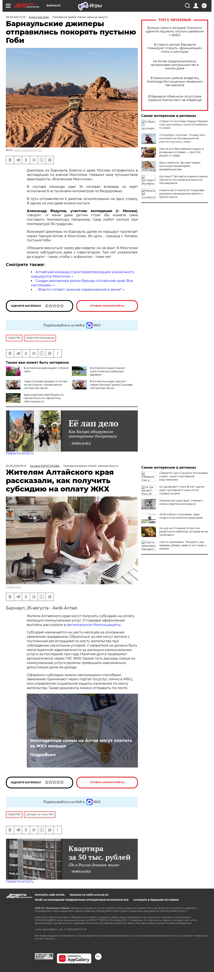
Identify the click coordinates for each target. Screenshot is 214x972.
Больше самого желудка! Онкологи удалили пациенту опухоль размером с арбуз (175, 31)
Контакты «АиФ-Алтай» (50, 895)
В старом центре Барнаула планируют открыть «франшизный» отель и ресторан (174, 48)
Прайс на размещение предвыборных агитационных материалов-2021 (82, 900)
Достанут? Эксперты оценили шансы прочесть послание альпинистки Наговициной (183, 180)
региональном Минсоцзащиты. (94, 625)
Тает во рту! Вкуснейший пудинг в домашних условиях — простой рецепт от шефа (181, 152)
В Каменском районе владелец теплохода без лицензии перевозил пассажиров (175, 81)
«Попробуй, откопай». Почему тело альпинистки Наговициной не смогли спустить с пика (182, 138)
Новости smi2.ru (20, 453)
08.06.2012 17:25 (15, 17)
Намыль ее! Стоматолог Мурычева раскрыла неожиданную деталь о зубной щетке (181, 193)
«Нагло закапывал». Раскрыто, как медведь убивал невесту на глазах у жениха (182, 545)
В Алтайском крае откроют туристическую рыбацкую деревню (107, 371)
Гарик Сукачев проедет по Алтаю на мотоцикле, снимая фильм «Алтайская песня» (45, 385)
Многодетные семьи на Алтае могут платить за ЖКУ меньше (81, 743)
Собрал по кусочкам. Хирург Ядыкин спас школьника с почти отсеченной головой (183, 124)
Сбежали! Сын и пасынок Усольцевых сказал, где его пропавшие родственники (183, 476)
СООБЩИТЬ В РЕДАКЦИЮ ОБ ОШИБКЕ (156, 900)
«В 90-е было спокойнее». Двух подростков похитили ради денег (181, 516)
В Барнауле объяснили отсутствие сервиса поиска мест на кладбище (175, 98)
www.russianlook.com (28, 150)
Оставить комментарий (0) (107, 305)
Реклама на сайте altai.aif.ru (89, 895)
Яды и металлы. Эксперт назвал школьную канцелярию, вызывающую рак (179, 166)
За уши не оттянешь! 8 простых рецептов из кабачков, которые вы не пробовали (183, 531)
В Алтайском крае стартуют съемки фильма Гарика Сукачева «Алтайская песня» (111, 385)
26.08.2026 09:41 (16, 465)
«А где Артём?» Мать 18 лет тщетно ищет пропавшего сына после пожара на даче (182, 490)
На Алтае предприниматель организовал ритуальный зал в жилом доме (175, 65)
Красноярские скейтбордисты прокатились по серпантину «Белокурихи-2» (44, 398)
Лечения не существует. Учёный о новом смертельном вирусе (181, 502)
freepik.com (13, 586)
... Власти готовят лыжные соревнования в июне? (79, 290)
